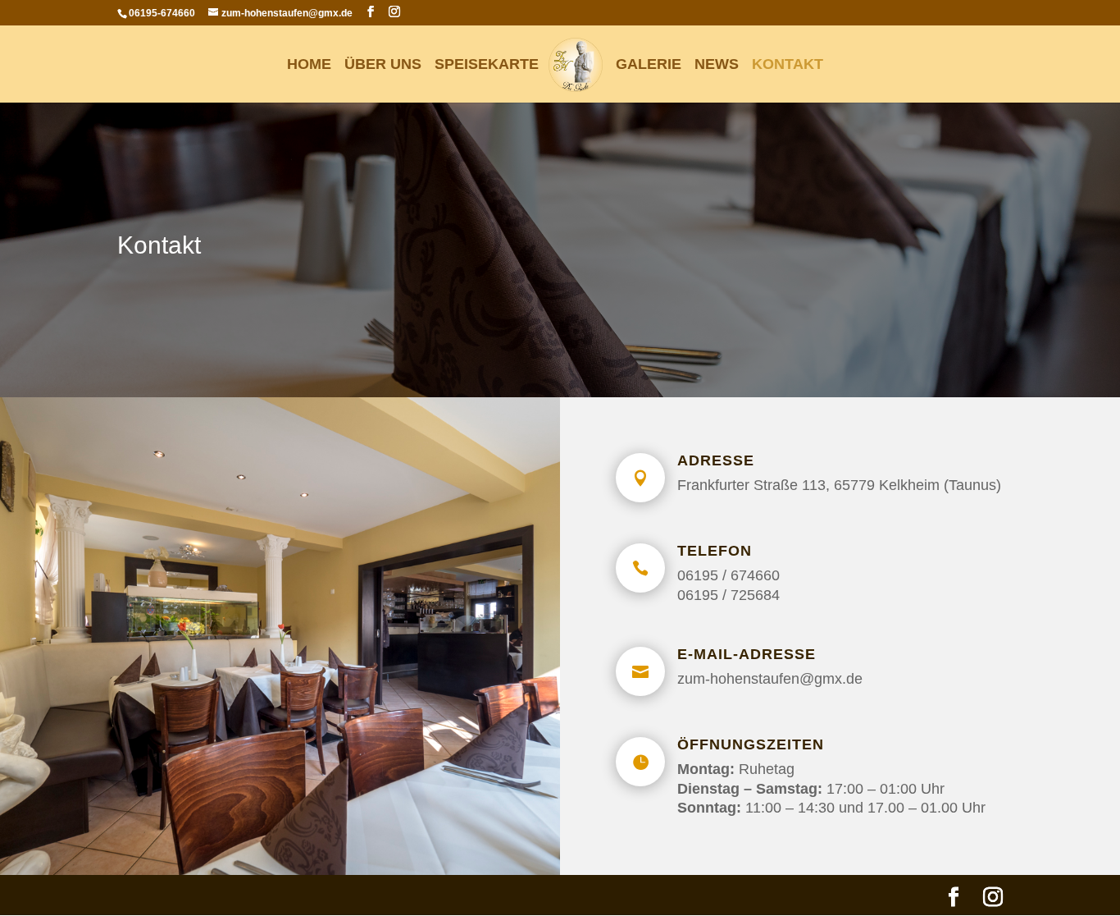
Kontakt (787, 65)
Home (309, 65)
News (716, 65)
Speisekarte (487, 65)
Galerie (648, 65)
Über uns (382, 65)
